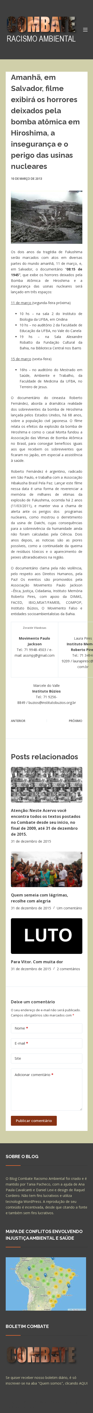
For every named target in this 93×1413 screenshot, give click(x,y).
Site (18, 1058)
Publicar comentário (34, 1120)
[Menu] (85, 29)
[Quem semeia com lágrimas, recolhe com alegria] (46, 869)
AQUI (83, 1383)
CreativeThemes (20, 1406)
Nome (21, 1028)
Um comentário (69, 908)
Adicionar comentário (34, 1074)
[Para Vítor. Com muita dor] (46, 936)
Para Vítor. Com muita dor (37, 961)
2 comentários (68, 968)
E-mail (21, 1043)
